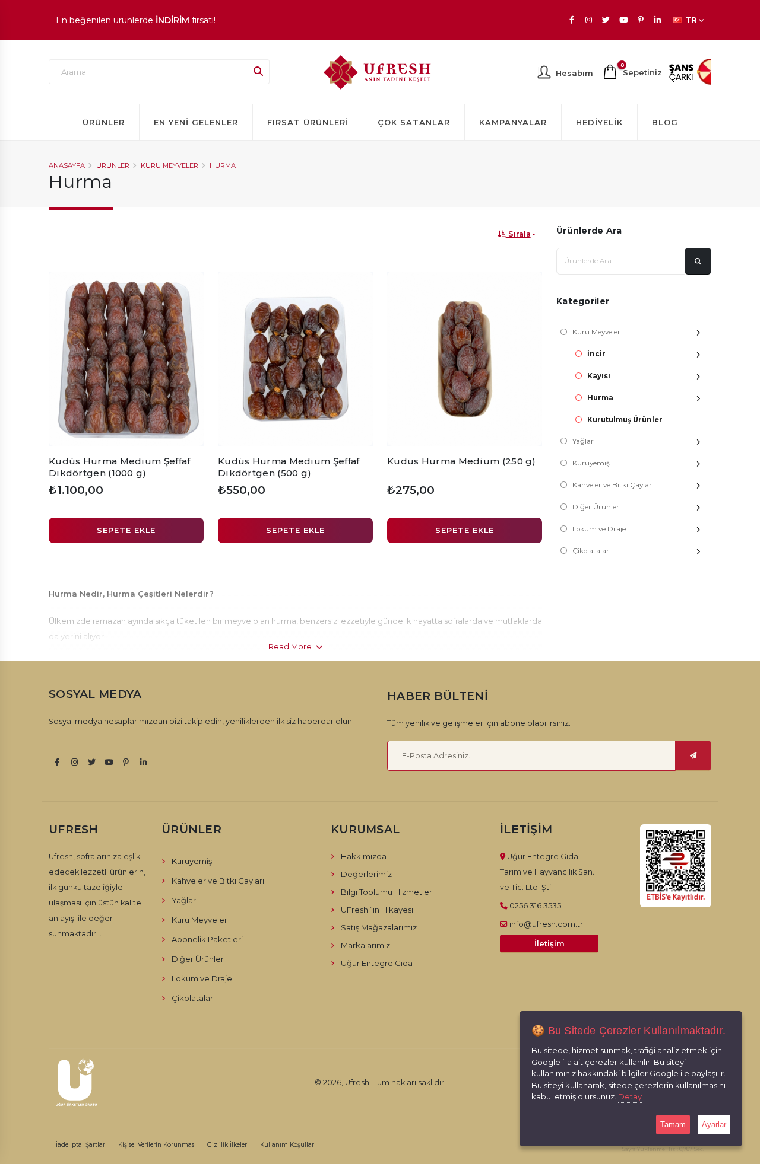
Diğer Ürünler (595, 507)
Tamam (673, 1124)
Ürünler (104, 122)
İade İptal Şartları (81, 1145)
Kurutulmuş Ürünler (625, 420)
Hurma (223, 165)
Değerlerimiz (366, 874)
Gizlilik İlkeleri (228, 1145)
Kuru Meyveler (169, 165)
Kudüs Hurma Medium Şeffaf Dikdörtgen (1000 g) (120, 467)
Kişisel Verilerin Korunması (157, 1145)
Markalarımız (365, 945)
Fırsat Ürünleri (308, 122)
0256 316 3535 (535, 905)
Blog (665, 122)
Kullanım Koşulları (288, 1145)
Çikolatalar (590, 551)
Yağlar (583, 441)
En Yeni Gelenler (196, 122)
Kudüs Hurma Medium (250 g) (461, 461)
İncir (596, 354)
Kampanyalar (513, 122)
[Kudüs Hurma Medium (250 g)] (464, 359)
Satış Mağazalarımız (379, 927)
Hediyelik (599, 122)
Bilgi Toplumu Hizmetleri (387, 892)
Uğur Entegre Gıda (377, 963)
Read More (291, 646)
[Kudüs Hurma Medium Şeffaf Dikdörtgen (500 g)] (295, 359)
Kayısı (598, 376)
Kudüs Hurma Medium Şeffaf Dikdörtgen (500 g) (289, 467)
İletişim (549, 943)
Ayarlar (714, 1124)
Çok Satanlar (414, 122)
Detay (630, 1096)
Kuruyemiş (591, 463)
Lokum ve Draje (599, 529)
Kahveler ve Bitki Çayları (613, 485)
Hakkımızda (364, 856)
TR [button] (691, 19)
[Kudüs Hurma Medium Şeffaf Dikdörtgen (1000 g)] (126, 359)
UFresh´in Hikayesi (377, 909)
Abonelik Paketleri (207, 939)
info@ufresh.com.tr (546, 924)
